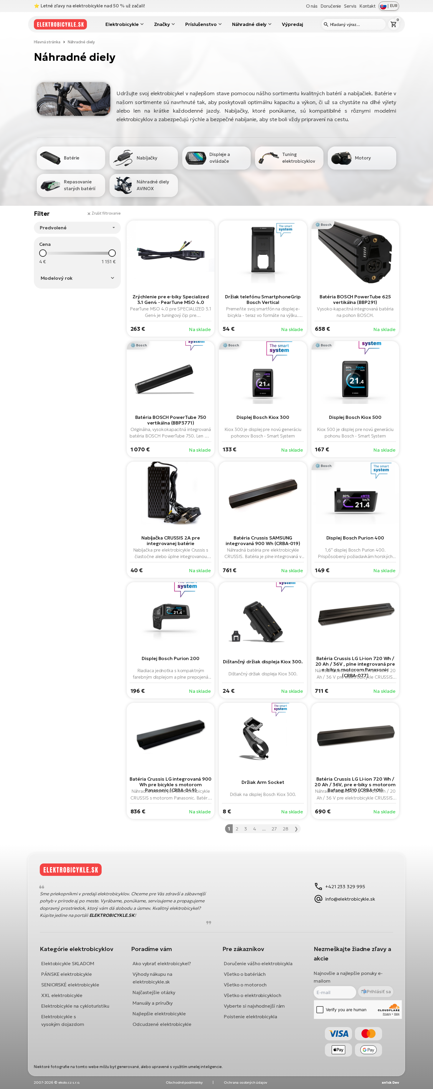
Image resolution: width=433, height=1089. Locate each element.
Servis (350, 6)
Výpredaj (292, 24)
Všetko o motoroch (245, 985)
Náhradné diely (249, 24)
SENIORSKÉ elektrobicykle (70, 985)
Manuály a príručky (153, 1003)
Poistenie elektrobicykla (250, 1016)
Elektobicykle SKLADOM (67, 963)
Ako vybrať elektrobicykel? (162, 963)
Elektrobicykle (122, 24)
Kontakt (367, 6)
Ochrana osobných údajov (245, 1082)
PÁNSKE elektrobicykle (66, 974)
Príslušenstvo (201, 24)
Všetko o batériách (245, 974)
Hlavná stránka (47, 42)
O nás (312, 6)
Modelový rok (57, 278)
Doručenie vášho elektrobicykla (258, 963)
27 (274, 829)
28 (285, 829)
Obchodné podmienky (184, 1082)
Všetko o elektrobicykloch (252, 995)
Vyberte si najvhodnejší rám (254, 1006)
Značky (162, 24)
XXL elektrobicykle (61, 995)
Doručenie (330, 6)
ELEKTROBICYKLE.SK (112, 915)
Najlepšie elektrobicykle (159, 1013)
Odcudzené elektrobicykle (162, 1024)
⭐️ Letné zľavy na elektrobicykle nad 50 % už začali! (89, 6)
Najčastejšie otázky (154, 992)
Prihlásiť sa (379, 991)
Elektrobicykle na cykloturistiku (75, 1006)
